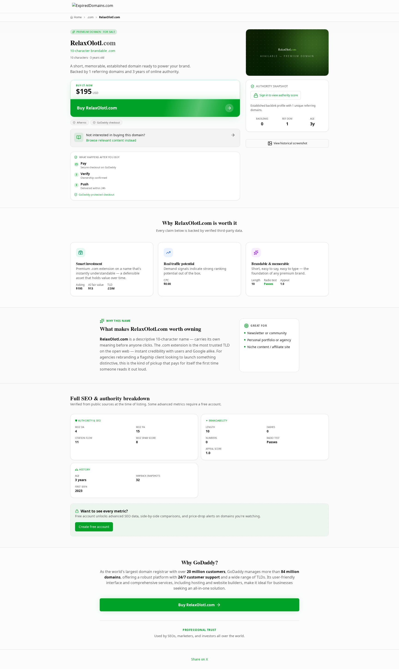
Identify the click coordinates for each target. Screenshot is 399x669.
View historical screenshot (290, 143)
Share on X (199, 659)
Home (78, 17)
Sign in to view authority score (279, 95)
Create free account (94, 526)
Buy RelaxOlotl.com (196, 604)
